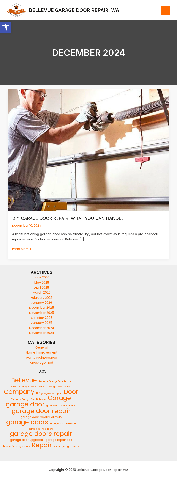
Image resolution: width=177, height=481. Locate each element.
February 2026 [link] (41, 298)
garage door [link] (25, 404)
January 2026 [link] (41, 302)
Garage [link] (59, 398)
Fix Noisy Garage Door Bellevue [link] (28, 399)
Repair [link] (42, 445)
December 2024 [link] (41, 328)
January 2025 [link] (41, 323)
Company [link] (19, 391)
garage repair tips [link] (59, 440)
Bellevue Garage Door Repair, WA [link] (74, 10)
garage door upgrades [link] (27, 440)
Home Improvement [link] (41, 352)
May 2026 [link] (41, 282)
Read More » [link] (21, 249)
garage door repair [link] (41, 410)
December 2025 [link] (41, 307)
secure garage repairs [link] (66, 446)
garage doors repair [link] (41, 433)
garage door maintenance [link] (61, 405)
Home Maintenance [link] (41, 357)
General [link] (41, 347)
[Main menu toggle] (165, 10)
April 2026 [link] (41, 287)
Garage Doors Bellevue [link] (63, 423)
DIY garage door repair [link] (49, 393)
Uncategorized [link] (41, 362)
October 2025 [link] (41, 318)
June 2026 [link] (41, 277)
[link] (5, 27)
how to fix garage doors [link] (16, 446)
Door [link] (71, 391)
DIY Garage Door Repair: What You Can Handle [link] (68, 218)
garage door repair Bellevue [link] (41, 417)
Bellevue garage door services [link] (55, 386)
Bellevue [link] (24, 380)
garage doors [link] (27, 422)
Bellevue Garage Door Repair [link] (55, 381)
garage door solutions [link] (41, 429)
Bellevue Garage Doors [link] (23, 386)
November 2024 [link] (41, 333)
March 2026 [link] (42, 292)
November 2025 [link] (41, 313)
